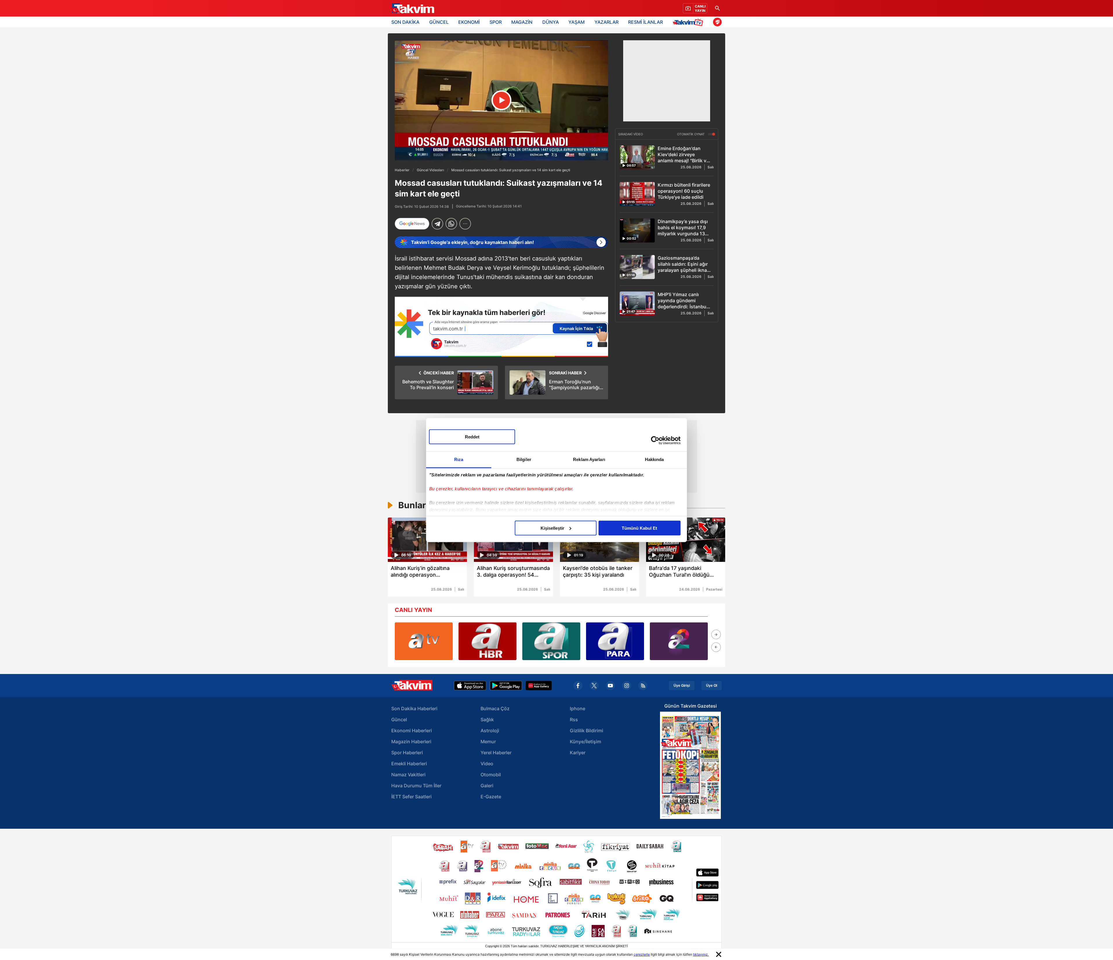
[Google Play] (506, 685)
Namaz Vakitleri (408, 774)
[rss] (643, 685)
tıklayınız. (701, 954)
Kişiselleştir (552, 527)
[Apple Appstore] (470, 685)
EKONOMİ (469, 22)
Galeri (487, 785)
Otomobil (491, 774)
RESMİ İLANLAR (645, 22)
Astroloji (490, 730)
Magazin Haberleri (411, 741)
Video (487, 763)
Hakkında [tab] (654, 459)
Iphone (577, 708)
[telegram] (437, 223)
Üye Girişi (682, 686)
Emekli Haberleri (409, 763)
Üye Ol (711, 686)
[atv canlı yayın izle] (424, 641)
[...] (465, 223)
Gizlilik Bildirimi (586, 730)
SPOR (496, 22)
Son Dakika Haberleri (414, 708)
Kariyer (577, 752)
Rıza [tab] (458, 459)
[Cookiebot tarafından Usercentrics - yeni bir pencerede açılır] (655, 440)
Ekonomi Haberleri (411, 730)
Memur (488, 741)
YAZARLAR (606, 22)
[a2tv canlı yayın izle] (679, 641)
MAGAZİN (521, 22)
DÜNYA (550, 22)
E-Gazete (491, 796)
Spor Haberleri (407, 752)
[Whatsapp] (451, 223)
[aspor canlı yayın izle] (551, 641)
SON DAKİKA (405, 22)
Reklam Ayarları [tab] (589, 459)
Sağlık (487, 719)
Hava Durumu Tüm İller (416, 785)
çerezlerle (642, 954)
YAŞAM (576, 22)
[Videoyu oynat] (502, 100)
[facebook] (578, 685)
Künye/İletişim (585, 741)
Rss (574, 719)
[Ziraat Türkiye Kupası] (717, 22)
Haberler (402, 170)
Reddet (472, 436)
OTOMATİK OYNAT (691, 134)
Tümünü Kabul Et (639, 527)
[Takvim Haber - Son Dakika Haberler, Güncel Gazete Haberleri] (412, 8)
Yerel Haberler (496, 752)
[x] (594, 685)
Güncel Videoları (430, 170)
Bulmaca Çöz (495, 708)
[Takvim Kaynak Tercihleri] (501, 327)
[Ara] (717, 8)
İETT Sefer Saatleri (411, 796)
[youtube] (610, 685)
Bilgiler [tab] (524, 459)
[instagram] (626, 685)
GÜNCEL (439, 22)
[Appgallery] (538, 685)
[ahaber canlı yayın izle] (488, 641)
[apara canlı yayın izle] (615, 641)
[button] (716, 634)
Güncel (399, 719)
